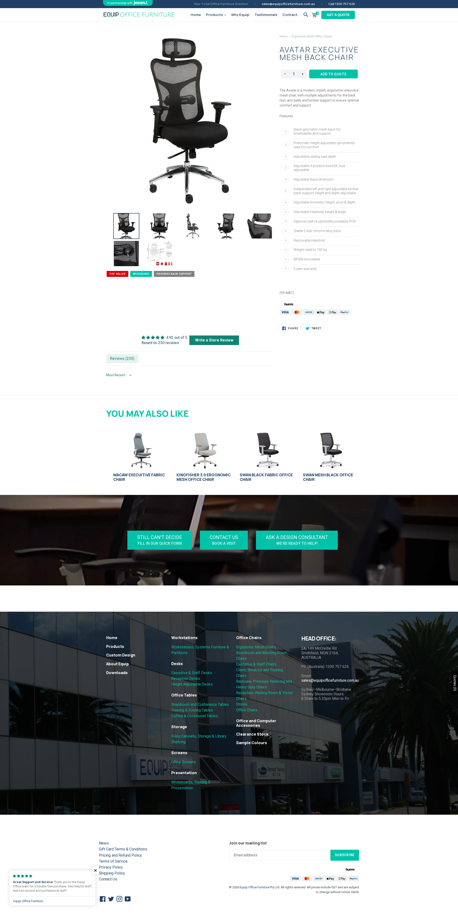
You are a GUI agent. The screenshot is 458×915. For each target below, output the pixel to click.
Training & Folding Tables (192, 710)
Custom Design (120, 655)
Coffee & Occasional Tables (194, 716)
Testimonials (266, 14)
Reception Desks (185, 678)
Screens (179, 752)
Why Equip (240, 14)
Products (215, 14)
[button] (95, 870)
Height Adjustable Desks (192, 684)
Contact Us (224, 540)
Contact (289, 14)
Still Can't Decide (159, 540)
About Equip (117, 663)
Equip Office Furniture (254, 887)
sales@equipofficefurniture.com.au (288, 4)
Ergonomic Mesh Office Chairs (312, 36)
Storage (179, 726)
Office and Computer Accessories (256, 723)
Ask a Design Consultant (297, 540)
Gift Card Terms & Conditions (123, 849)
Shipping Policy (112, 873)
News (104, 843)
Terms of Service (113, 861)
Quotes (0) (455, 683)
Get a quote (338, 15)
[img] (164, 337)
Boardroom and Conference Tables (200, 704)
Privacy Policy (111, 867)
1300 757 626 (345, 4)
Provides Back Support (174, 273)
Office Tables (184, 695)
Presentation (184, 772)
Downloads (117, 672)
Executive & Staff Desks (191, 673)
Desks (177, 663)
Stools (241, 704)
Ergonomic (141, 273)
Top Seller (117, 273)
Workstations (184, 637)
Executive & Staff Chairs (256, 664)
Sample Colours (251, 742)
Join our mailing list (248, 843)
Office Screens (183, 762)
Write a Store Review (214, 340)
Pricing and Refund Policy (120, 855)
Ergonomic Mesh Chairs (256, 647)
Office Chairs (248, 637)
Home (196, 14)
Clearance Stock (252, 734)
